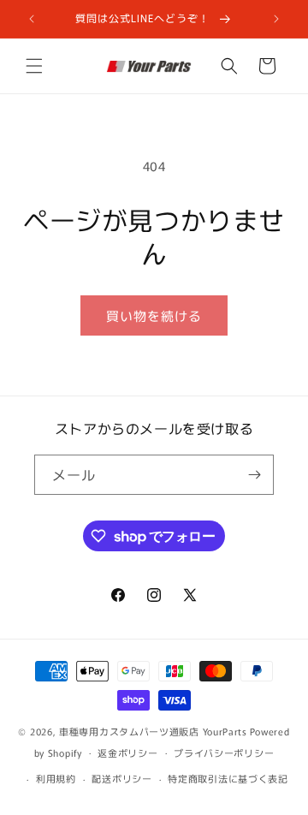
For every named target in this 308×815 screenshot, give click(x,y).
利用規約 (56, 778)
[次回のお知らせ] (276, 19)
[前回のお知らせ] (31, 19)
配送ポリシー (121, 778)
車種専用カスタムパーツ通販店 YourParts (153, 731)
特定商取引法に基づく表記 (227, 778)
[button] (34, 66)
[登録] (254, 475)
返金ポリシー (127, 752)
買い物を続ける (154, 315)
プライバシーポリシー (224, 752)
